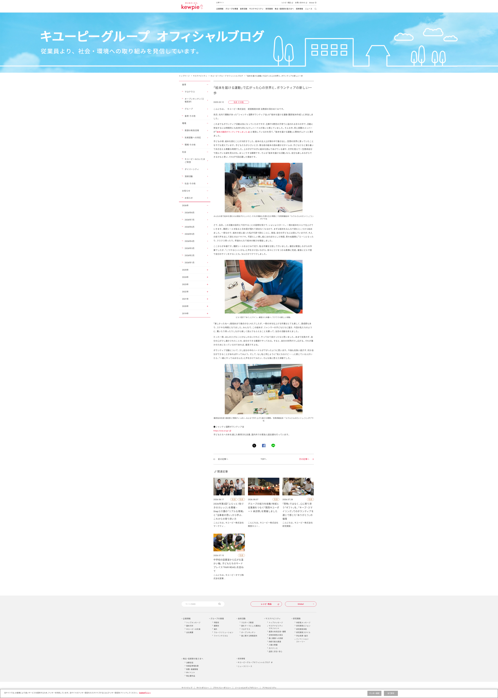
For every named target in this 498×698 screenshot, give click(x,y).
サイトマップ (187, 688)
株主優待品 (190, 676)
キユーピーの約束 (193, 629)
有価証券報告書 (192, 666)
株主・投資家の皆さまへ (284, 9)
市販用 (216, 622)
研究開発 (269, 9)
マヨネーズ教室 (247, 622)
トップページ (184, 76)
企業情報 (219, 9)
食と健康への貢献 (276, 638)
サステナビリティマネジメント (276, 627)
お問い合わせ (301, 3)
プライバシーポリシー (222, 688)
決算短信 (189, 663)
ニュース (308, 9)
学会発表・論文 (302, 636)
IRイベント (190, 672)
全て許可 (391, 693)
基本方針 (189, 626)
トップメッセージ (193, 622)
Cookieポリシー (145, 693)
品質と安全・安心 (275, 651)
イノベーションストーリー (302, 640)
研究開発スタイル (303, 632)
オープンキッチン (248, 632)
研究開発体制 (301, 629)
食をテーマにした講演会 (251, 626)
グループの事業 (232, 9)
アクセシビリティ (269, 688)
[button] (207, 84)
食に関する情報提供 (249, 636)
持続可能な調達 (275, 642)
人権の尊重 (273, 645)
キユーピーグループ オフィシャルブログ (226, 76)
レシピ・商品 (287, 3)
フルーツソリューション (223, 632)
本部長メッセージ (303, 622)
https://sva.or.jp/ (222, 431)
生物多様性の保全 (276, 635)
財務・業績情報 (192, 669)
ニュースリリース (245, 666)
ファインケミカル (221, 636)
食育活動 (243, 9)
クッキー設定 (374, 693)
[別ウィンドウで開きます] (254, 445)
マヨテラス (245, 629)
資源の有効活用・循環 (277, 632)
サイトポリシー (202, 688)
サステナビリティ (256, 9)
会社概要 (189, 632)
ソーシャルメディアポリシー (246, 688)
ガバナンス (273, 648)
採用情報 (299, 9)
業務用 (216, 626)
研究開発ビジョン (303, 626)
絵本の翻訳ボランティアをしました (233, 132)
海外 (215, 629)
